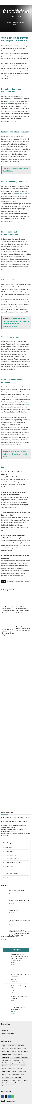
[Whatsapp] (12, 1096)
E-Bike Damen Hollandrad (11, 873)
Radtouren (26, 404)
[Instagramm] (9, 1096)
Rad (3, 1074)
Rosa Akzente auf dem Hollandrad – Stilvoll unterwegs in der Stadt (8, 609)
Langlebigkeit (11, 1068)
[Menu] (2, 2)
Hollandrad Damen (8, 851)
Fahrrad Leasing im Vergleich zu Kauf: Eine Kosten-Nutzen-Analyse (8, 632)
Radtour (9, 1074)
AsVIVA (13, 964)
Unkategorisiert (7, 847)
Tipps (13, 1080)
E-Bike (24, 1048)
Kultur (4, 1068)
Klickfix (12, 1003)
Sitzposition (5, 1080)
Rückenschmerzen (7, 1077)
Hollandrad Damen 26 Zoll (12, 855)
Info (11, 1066)
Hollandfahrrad (19, 581)
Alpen (4, 1045)
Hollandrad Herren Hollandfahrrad (13, 862)
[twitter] (6, 1096)
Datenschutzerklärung (8, 1033)
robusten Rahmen (10, 101)
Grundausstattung (7, 1063)
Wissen (4, 1086)
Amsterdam (11, 1045)
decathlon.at (14, 981)
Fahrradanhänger (23, 1051)
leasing (20, 1068)
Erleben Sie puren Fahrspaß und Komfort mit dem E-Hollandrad (23, 628)
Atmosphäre (20, 1045)
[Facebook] (2, 1096)
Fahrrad (14, 1051)
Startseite (4, 1028)
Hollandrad (5, 1066)
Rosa (22, 1074)
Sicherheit (18, 1077)
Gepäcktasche (6, 1060)
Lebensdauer (6, 1071)
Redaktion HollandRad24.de (15, 22)
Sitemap (4, 1036)
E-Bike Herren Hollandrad (11, 870)
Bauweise (5, 1048)
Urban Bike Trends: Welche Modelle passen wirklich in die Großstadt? (22, 609)
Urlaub (16, 1083)
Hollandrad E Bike (8, 866)
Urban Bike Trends (7, 1083)
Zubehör (5, 877)
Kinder (16, 1066)
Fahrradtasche (18, 1054)
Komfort (23, 1066)
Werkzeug (23, 1083)
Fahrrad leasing (6, 1054)
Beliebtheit (10, 581)
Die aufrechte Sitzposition (22, 194)
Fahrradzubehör (15, 1057)
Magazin (15, 24)
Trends (26, 1080)
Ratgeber (16, 1074)
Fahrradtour (5, 1057)
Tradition (27, 581)
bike (19, 1048)
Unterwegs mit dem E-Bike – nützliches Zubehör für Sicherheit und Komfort (15, 818)
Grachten (24, 1060)
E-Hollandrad (6, 1051)
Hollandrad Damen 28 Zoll (12, 858)
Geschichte (16, 1060)
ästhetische (13, 292)
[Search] (29, 2)
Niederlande (22, 1071)
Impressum (5, 1030)
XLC (12, 992)
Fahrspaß (25, 1057)
